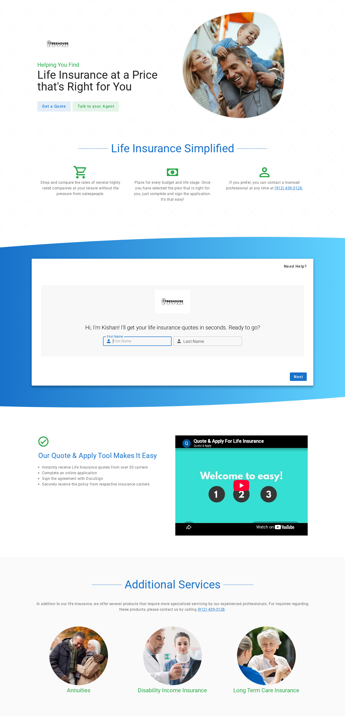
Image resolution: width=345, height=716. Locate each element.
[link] (264, 179)
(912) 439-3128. (289, 188)
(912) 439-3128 (211, 609)
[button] (80, 182)
